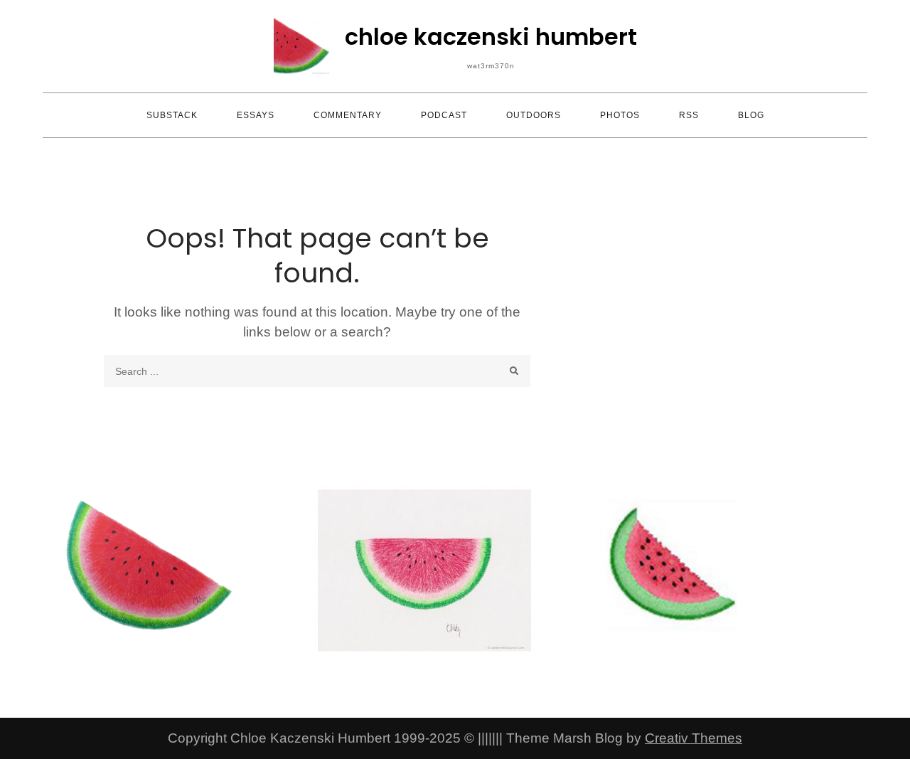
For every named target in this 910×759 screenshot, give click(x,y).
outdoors (533, 115)
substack (172, 115)
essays (255, 115)
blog (751, 115)
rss (689, 115)
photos (620, 115)
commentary (348, 115)
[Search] (514, 371)
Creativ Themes (693, 738)
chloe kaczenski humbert (491, 37)
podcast (444, 115)
